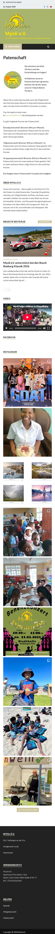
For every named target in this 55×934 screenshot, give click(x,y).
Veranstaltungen (10, 259)
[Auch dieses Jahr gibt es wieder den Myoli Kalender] (27, 482)
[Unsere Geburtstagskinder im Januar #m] (27, 432)
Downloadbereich (13, 115)
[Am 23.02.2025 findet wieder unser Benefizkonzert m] (27, 631)
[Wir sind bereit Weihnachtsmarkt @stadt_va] (27, 781)
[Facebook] (44, 7)
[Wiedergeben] (6, 328)
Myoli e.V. (15, 33)
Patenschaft (8, 918)
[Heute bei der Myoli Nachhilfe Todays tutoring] (27, 582)
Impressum (8, 852)
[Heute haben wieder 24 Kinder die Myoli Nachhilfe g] (27, 532)
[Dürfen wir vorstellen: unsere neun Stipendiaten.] (27, 681)
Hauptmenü (14, 47)
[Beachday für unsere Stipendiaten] (27, 731)
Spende (6, 905)
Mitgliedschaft (9, 911)
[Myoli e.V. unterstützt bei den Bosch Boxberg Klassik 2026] (27, 242)
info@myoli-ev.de (11, 846)
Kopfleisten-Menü (13, 2)
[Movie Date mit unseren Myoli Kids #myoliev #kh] (27, 382)
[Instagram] (47, 7)
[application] (27, 317)
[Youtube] (50, 7)
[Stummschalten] (44, 328)
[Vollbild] (48, 328)
